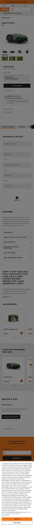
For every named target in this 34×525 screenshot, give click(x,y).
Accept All (17, 519)
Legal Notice (6, 516)
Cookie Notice (15, 514)
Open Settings (17, 523)
